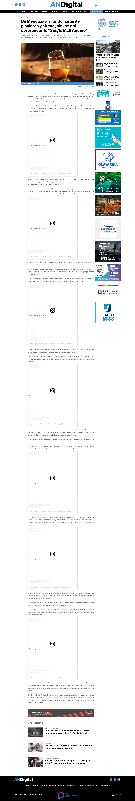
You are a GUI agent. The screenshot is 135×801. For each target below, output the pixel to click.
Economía (34, 11)
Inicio (17, 11)
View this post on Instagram (38, 145)
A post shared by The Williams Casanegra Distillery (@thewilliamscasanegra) (52, 173)
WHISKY (85, 86)
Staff (63, 788)
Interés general (75, 11)
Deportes (64, 11)
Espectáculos (96, 11)
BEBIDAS (81, 86)
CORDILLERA (91, 86)
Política (25, 11)
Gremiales (43, 11)
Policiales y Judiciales (111, 11)
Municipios (54, 11)
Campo (86, 11)
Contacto (70, 788)
